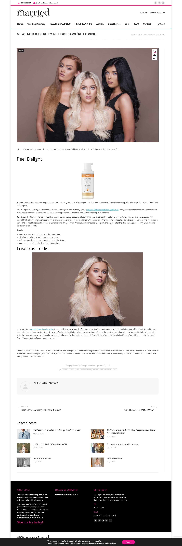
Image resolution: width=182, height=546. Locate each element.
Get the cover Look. (115, 458)
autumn (65, 369)
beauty (72, 369)
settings (112, 543)
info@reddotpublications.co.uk (47, 3)
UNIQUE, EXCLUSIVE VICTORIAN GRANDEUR (51, 444)
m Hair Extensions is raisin (42, 329)
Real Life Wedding (106, 369)
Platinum (95, 369)
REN (115, 369)
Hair (77, 369)
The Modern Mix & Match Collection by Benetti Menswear (57, 430)
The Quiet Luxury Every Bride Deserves (123, 444)
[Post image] (23, 434)
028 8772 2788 (99, 507)
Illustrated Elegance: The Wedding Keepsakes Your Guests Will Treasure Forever (131, 431)
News (21, 51)
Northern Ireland (86, 369)
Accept (128, 542)
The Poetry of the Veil (42, 458)
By (86, 366)
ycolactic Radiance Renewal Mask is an (102, 210)
